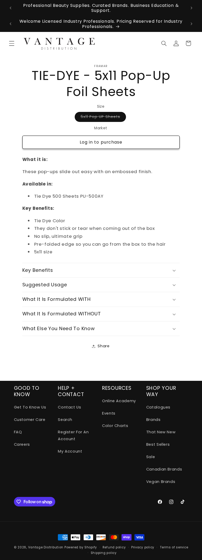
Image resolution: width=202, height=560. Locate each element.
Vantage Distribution (46, 547)
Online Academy (119, 401)
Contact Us (69, 407)
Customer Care (30, 419)
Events (108, 413)
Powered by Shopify (80, 547)
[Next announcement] (191, 8)
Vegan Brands (160, 481)
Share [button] (103, 346)
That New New (161, 432)
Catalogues (158, 407)
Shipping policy (104, 553)
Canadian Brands (164, 469)
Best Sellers (158, 444)
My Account (70, 451)
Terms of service (174, 547)
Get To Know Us (30, 407)
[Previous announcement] (10, 8)
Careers (22, 444)
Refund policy (114, 547)
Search (65, 419)
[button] (12, 43)
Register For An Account (73, 435)
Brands (153, 419)
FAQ (18, 432)
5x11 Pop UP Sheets (103, 118)
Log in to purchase (101, 142)
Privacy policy (142, 547)
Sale (150, 456)
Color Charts (115, 425)
